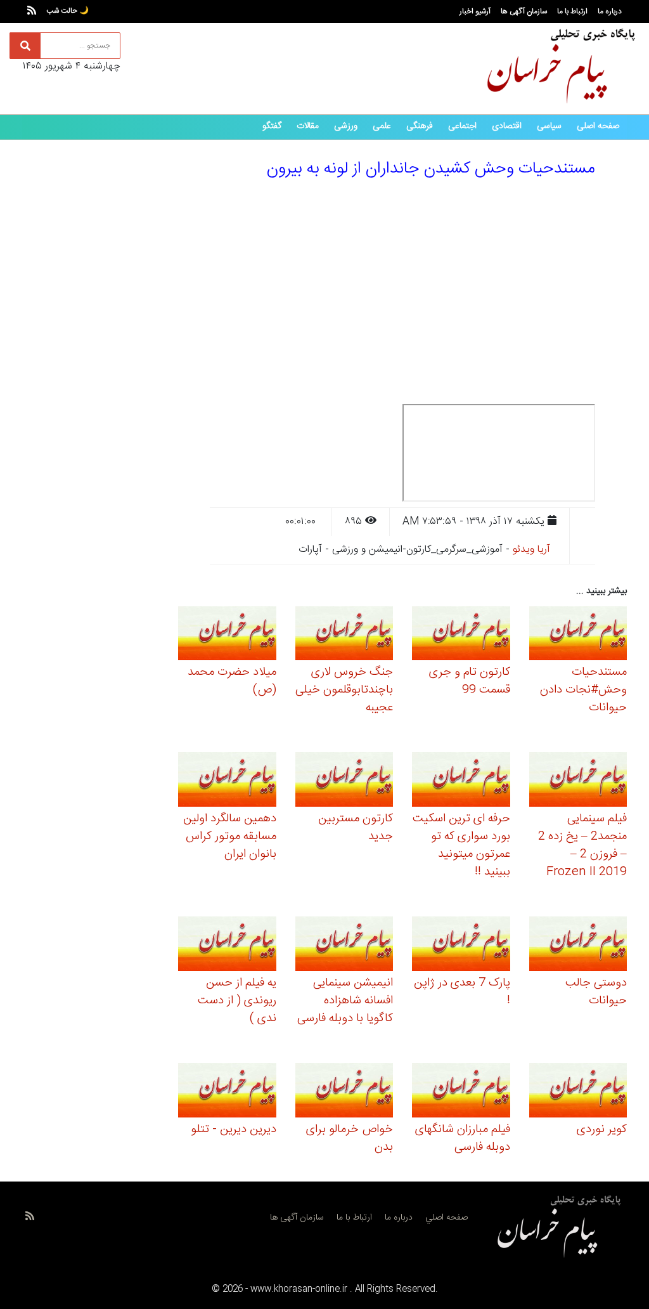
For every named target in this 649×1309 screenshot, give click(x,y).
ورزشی (345, 126)
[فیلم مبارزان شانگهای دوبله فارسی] (461, 1091)
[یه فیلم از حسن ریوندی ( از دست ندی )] (227, 945)
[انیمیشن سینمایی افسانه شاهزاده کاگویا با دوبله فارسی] (344, 945)
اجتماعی (462, 126)
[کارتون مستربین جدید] (344, 781)
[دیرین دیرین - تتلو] (227, 1091)
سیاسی (549, 126)
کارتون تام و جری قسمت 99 (469, 681)
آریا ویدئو (531, 549)
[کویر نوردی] (578, 1091)
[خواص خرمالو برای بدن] (344, 1091)
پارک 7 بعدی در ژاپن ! (462, 992)
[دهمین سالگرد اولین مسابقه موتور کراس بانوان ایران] (227, 781)
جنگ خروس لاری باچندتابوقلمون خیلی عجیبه (344, 690)
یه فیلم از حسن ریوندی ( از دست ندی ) (237, 1001)
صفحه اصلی (598, 126)
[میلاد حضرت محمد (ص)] (227, 635)
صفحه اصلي (446, 1217)
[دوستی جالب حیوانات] (578, 945)
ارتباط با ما (572, 11)
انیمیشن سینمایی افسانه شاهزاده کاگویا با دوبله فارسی (345, 1001)
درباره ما (610, 11)
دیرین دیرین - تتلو (233, 1129)
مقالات (308, 126)
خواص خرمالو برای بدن (349, 1138)
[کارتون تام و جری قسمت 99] (461, 635)
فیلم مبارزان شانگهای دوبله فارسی (462, 1138)
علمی (382, 126)
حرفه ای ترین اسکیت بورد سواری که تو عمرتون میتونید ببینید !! (461, 845)
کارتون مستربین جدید (355, 827)
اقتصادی (507, 126)
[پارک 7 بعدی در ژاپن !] (461, 945)
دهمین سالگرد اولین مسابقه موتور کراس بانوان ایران (229, 836)
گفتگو (271, 126)
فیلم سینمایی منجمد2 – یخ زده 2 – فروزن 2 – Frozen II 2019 (582, 845)
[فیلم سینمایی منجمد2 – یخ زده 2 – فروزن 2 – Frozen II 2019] (578, 781)
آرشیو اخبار (475, 11)
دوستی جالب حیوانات (596, 992)
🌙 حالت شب (67, 10)
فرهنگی (419, 126)
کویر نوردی (602, 1129)
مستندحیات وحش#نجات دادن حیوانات (583, 690)
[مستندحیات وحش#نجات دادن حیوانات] (578, 635)
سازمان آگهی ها (524, 11)
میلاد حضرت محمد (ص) (232, 681)
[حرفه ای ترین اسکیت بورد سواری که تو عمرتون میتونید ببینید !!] (461, 781)
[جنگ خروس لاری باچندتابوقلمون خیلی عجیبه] (344, 635)
